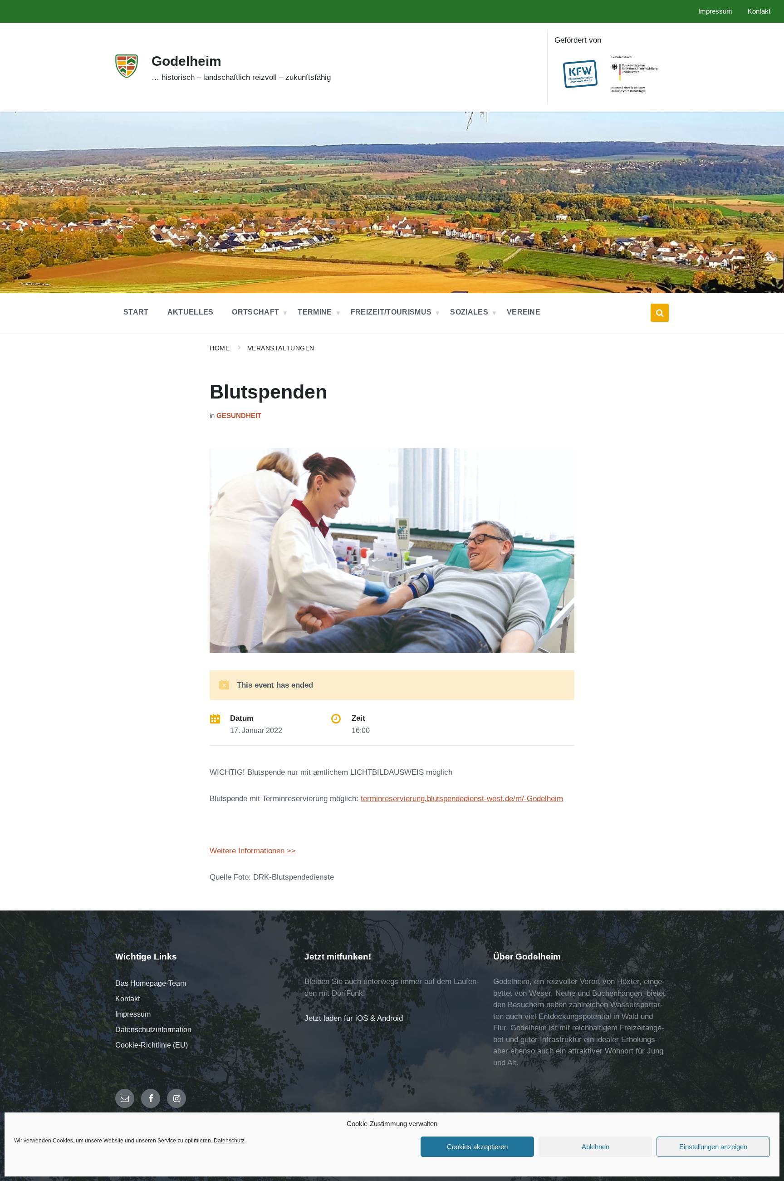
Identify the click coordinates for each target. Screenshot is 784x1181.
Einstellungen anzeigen (713, 1147)
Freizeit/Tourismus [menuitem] (391, 312)
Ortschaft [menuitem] (255, 312)
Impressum (133, 1014)
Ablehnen (595, 1147)
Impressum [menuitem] (715, 11)
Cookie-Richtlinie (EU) (151, 1045)
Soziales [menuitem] (469, 312)
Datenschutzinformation (153, 1029)
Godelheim (186, 61)
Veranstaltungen (281, 348)
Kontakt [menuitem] (759, 11)
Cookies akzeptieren (477, 1147)
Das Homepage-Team (150, 983)
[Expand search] (660, 313)
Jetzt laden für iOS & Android (353, 1018)
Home (220, 348)
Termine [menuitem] (315, 312)
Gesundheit (238, 415)
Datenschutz (229, 1140)
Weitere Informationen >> (253, 850)
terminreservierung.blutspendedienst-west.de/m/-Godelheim (462, 798)
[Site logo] (126, 75)
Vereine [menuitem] (523, 312)
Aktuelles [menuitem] (190, 312)
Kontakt (127, 999)
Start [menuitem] (136, 312)
